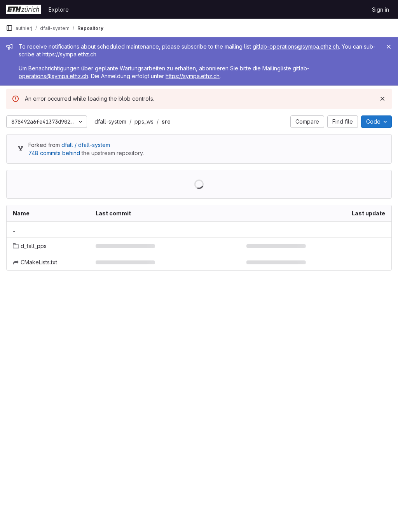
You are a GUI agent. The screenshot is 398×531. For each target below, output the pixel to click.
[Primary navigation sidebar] (9, 28)
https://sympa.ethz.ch (69, 54)
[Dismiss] (382, 98)
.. (14, 229)
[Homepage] (23, 9)
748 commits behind (54, 153)
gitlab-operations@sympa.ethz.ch (296, 46)
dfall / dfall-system (85, 144)
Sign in (380, 9)
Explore (59, 9)
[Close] (388, 46)
